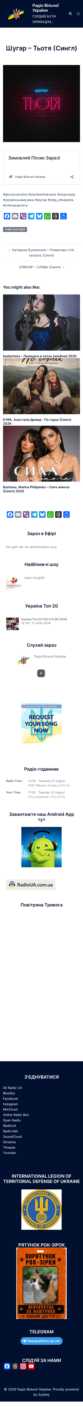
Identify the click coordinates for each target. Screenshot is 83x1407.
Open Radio (12, 1120)
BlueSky (9, 1093)
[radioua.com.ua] (30, 884)
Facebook (10, 1099)
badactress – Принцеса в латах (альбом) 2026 (39, 356)
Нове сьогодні (15, 229)
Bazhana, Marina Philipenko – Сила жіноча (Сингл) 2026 (36, 489)
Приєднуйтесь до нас (43, 1341)
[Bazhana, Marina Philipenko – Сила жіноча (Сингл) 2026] (41, 453)
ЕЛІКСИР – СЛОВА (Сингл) (40, 267)
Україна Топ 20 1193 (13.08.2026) (44, 619)
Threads (9, 1147)
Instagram (10, 1104)
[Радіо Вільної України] (16, 14)
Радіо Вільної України (45, 8)
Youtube (9, 1153)
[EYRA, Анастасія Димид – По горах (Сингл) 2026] (41, 386)
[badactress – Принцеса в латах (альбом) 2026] (41, 322)
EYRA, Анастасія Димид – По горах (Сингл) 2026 (37, 421)
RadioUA (9, 1126)
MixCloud (10, 1109)
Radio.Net (10, 1131)
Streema (9, 1142)
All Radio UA (12, 1088)
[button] (70, 13)
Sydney (44, 1394)
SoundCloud (12, 1137)
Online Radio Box (16, 1115)
